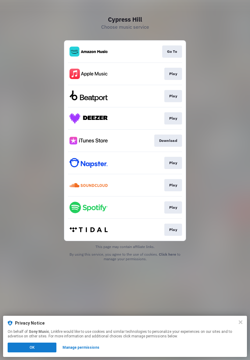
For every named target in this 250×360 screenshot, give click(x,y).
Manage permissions (80, 347)
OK (32, 347)
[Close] (240, 322)
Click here (167, 254)
